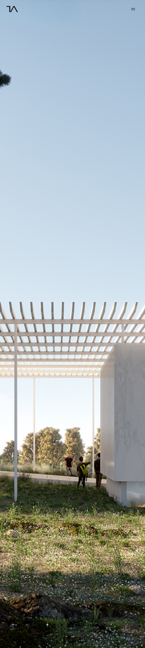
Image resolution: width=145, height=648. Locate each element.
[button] (40, 625)
